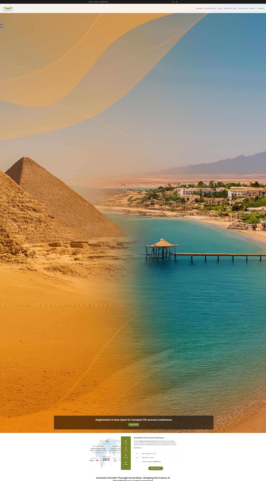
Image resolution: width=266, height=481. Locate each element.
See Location (153, 453)
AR (177, 1)
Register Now (133, 424)
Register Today (155, 468)
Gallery (234, 8)
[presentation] (2, 216)
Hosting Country (243, 8)
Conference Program (210, 8)
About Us (97, 1)
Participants (252, 8)
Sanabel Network (104, 1)
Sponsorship (227, 8)
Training (220, 8)
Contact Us (91, 1)
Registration (199, 8)
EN (173, 1)
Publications (260, 8)
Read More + (138, 448)
